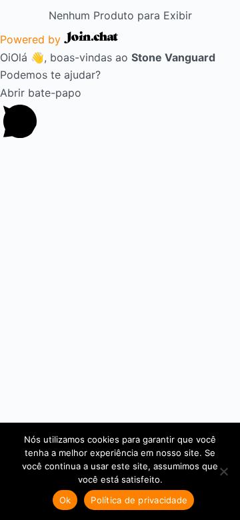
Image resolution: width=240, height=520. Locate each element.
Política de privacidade (139, 500)
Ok (65, 500)
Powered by (32, 39)
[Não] (223, 471)
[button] (120, 115)
